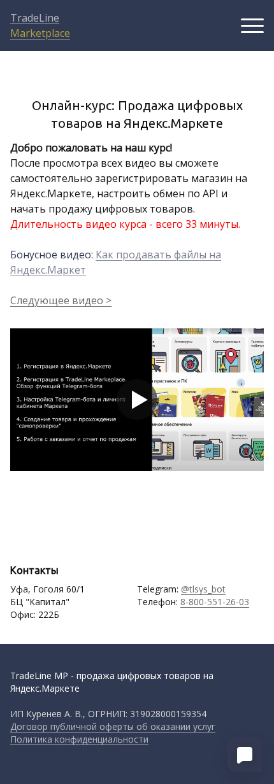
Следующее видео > (61, 300)
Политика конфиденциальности (79, 739)
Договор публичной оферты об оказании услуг (112, 726)
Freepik (102, 752)
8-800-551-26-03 (214, 602)
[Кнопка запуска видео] (137, 399)
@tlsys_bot (203, 589)
